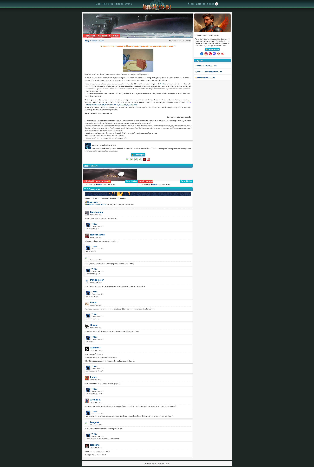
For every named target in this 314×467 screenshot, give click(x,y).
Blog (87, 41)
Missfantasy (96, 212)
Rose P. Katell (97, 234)
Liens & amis (200, 3)
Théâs (100, 184)
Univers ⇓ (128, 3)
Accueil (98, 3)
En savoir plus (213, 49)
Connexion (210, 3)
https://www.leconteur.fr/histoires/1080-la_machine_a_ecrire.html (111, 105)
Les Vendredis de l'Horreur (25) (209, 72)
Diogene (94, 422)
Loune (93, 377)
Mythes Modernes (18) (206, 77)
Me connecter (92, 202)
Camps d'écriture (97, 41)
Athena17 (95, 347)
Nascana (94, 444)
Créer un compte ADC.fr (96, 204)
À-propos (191, 3)
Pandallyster (97, 279)
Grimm (94, 325)
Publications (118, 3)
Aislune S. (95, 399)
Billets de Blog (108, 3)
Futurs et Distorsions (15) (207, 66)
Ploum (93, 302)
